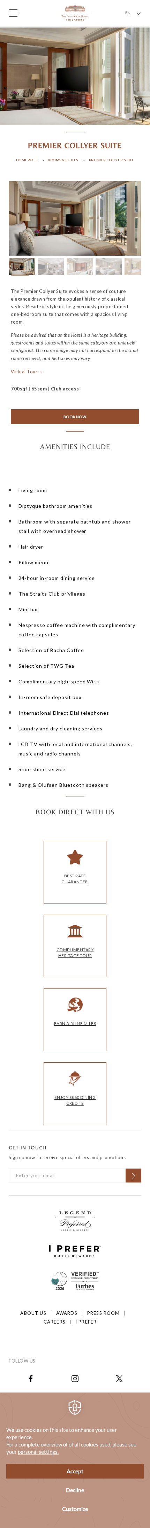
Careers (55, 1322)
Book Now (75, 416)
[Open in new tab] (31, 1378)
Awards (66, 1313)
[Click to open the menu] (13, 13)
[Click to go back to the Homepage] (75, 12)
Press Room (103, 1313)
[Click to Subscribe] (133, 1175)
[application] (75, 1460)
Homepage (26, 160)
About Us (33, 1313)
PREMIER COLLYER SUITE (111, 160)
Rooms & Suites (63, 160)
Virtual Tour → (27, 371)
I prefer (86, 1322)
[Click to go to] (74, 1280)
